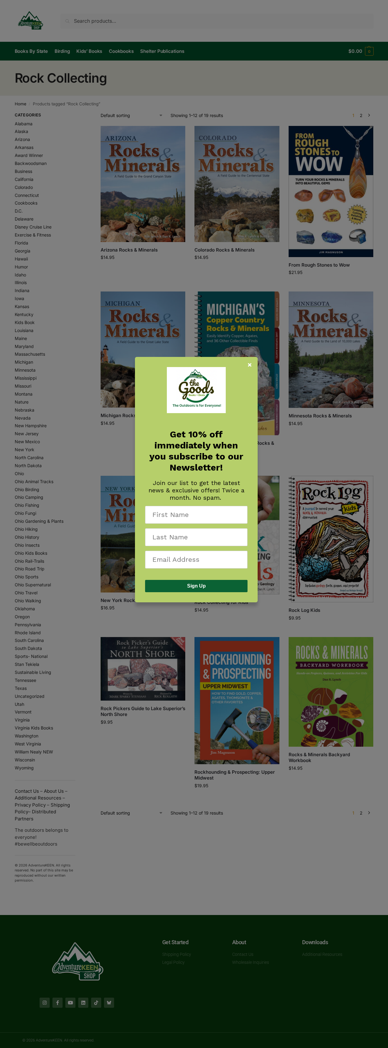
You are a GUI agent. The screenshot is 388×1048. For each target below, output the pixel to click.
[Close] (249, 365)
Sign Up (196, 586)
